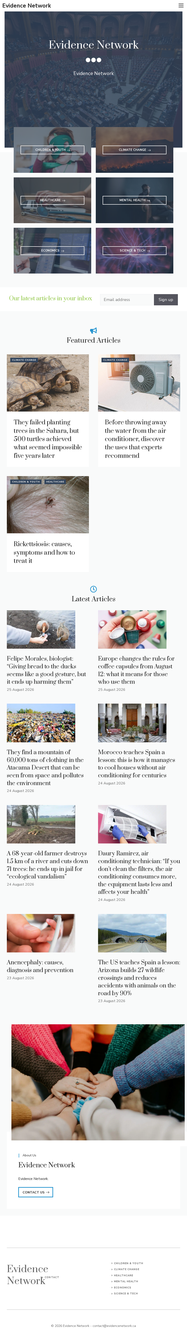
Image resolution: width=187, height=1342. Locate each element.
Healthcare (55, 481)
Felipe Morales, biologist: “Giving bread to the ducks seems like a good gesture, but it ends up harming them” (46, 670)
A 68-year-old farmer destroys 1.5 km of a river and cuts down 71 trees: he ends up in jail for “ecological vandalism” (47, 865)
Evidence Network (26, 6)
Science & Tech (126, 1293)
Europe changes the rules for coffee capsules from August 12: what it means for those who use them (136, 670)
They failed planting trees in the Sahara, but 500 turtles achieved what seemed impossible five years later (48, 439)
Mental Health (126, 1281)
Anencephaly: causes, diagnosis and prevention (40, 966)
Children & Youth (26, 481)
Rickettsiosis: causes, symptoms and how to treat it (44, 552)
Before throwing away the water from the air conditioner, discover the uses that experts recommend (136, 439)
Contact (52, 1277)
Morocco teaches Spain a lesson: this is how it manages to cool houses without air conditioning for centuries (136, 764)
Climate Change (24, 360)
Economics (122, 1287)
